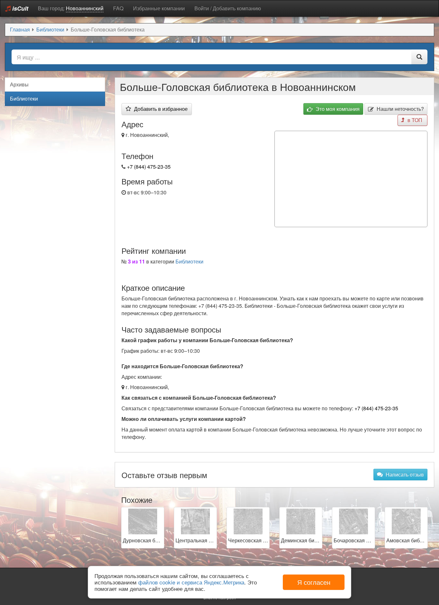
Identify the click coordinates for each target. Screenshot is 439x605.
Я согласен (313, 582)
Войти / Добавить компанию (227, 8)
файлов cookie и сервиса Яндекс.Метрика (191, 582)
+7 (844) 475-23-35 (149, 166)
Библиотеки (189, 261)
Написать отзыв (404, 474)
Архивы (19, 84)
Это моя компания (337, 108)
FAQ (118, 8)
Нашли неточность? (399, 108)
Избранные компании (159, 8)
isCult (19, 8)
